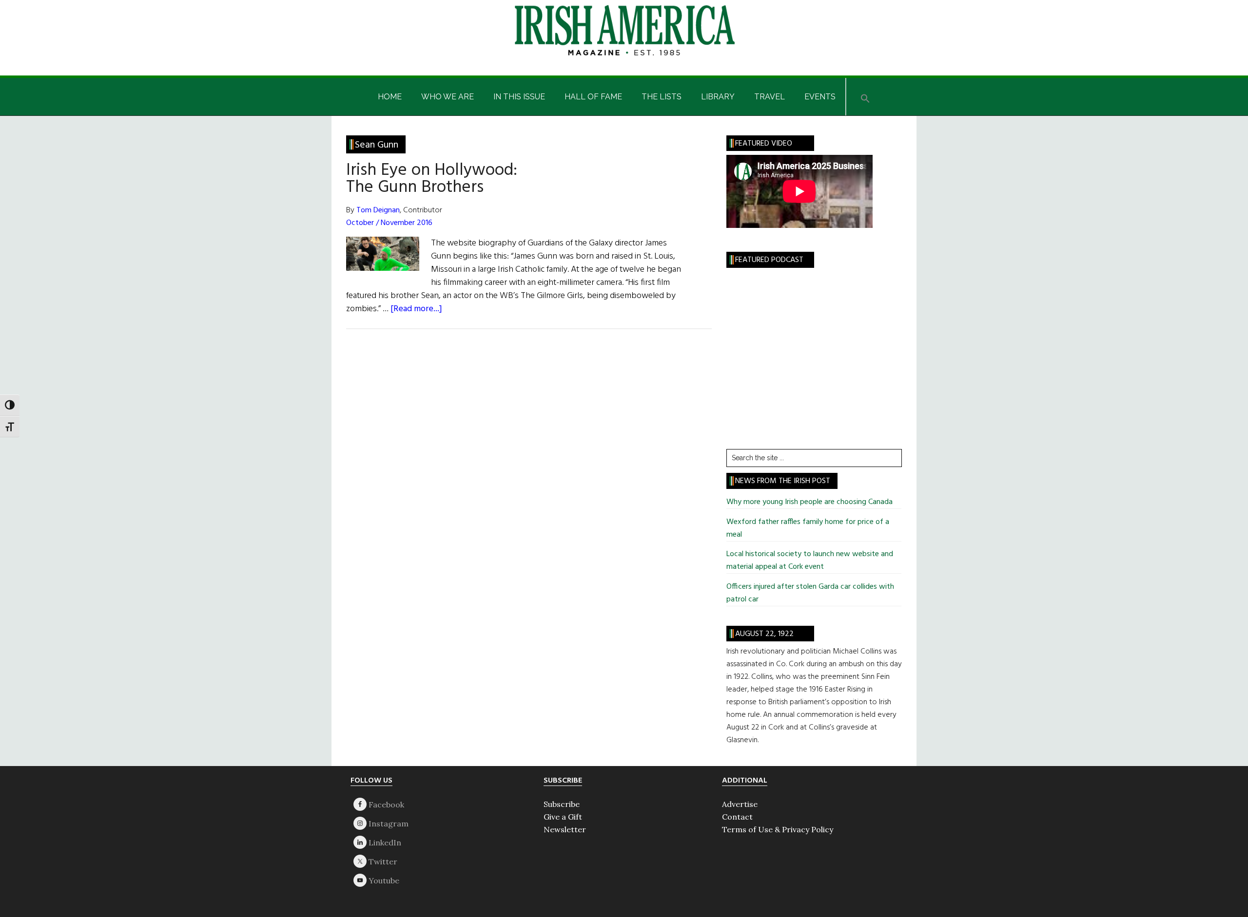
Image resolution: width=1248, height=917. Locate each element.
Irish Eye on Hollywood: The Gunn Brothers (431, 179)
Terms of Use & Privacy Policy (777, 829)
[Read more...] (416, 309)
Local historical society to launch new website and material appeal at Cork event (809, 560)
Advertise (740, 804)
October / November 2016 (389, 223)
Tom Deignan (378, 210)
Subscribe (562, 804)
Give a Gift (563, 817)
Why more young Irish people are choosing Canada (809, 502)
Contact (737, 817)
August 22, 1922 (764, 634)
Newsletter (565, 829)
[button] (865, 96)
